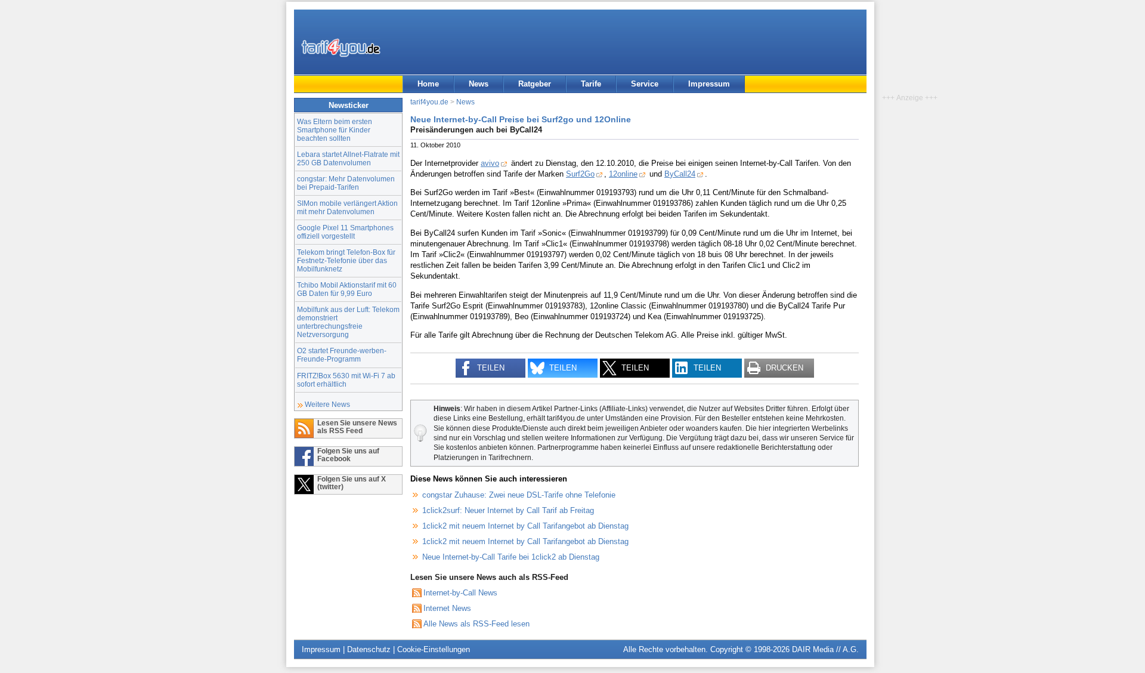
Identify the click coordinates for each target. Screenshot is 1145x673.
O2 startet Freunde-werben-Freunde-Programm (341, 355)
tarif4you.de (429, 102)
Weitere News (327, 404)
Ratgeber (534, 83)
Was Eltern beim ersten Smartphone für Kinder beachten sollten (334, 130)
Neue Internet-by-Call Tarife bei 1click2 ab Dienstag (510, 556)
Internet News (447, 608)
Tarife (591, 83)
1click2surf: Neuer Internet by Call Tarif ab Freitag (508, 510)
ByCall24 (679, 173)
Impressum (709, 83)
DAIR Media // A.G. (825, 649)
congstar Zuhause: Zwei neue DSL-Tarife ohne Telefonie (518, 494)
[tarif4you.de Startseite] (340, 47)
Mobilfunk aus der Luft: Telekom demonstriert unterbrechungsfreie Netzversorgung (348, 321)
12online (623, 173)
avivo (490, 163)
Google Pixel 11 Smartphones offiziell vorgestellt (345, 232)
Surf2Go (580, 173)
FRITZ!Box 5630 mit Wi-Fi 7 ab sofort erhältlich (346, 380)
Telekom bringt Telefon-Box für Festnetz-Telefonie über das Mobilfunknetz (346, 260)
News (478, 83)
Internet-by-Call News (460, 592)
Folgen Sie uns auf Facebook (348, 454)
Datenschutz (369, 649)
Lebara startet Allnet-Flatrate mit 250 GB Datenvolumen (348, 158)
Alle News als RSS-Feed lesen (476, 623)
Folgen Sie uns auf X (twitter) (351, 482)
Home (428, 83)
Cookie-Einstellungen (433, 649)
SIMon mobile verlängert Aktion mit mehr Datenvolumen (347, 207)
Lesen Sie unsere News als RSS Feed (357, 426)
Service (644, 83)
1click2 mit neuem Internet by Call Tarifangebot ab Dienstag (525, 525)
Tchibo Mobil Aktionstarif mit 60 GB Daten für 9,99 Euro (347, 289)
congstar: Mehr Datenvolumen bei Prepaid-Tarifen (346, 183)
